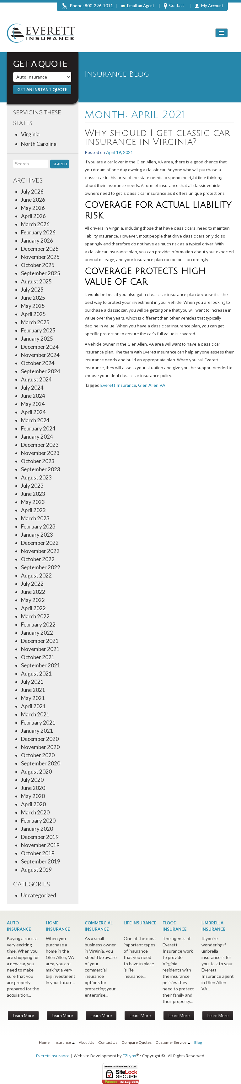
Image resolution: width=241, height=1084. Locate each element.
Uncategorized (38, 895)
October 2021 (38, 657)
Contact (176, 5)
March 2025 (35, 322)
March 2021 (35, 714)
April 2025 (33, 314)
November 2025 (40, 257)
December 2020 (40, 739)
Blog (198, 1042)
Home (44, 1042)
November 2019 (40, 845)
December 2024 (40, 346)
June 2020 (33, 788)
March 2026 (35, 224)
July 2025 (32, 289)
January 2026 (37, 240)
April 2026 (33, 216)
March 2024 (35, 420)
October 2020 (38, 755)
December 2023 (40, 444)
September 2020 (40, 763)
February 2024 (38, 428)
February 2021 (38, 722)
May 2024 (33, 404)
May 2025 (33, 306)
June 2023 (33, 493)
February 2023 (38, 526)
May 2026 (33, 208)
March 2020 (35, 812)
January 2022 (37, 632)
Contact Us (107, 1042)
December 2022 (40, 542)
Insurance (63, 1042)
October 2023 (38, 461)
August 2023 (36, 477)
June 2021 (33, 690)
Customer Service (171, 1042)
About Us (86, 1042)
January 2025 (37, 338)
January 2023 (37, 534)
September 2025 (40, 273)
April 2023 (33, 510)
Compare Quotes (136, 1042)
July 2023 (32, 485)
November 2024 (40, 355)
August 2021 (36, 673)
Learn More (23, 1015)
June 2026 (33, 199)
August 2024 (36, 379)
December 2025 (40, 248)
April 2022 (33, 608)
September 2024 (40, 371)
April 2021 (33, 706)
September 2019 (40, 861)
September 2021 (40, 665)
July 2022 (32, 583)
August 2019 (36, 869)
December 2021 (40, 641)
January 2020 (37, 828)
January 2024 (37, 436)
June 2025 (33, 297)
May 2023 (33, 502)
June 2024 (33, 395)
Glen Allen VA (151, 385)
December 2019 (40, 837)
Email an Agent (140, 5)
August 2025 (36, 281)
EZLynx (129, 1056)
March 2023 (35, 518)
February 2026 (38, 232)
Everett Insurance (118, 385)
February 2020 (38, 820)
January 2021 (37, 730)
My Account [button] (212, 5)
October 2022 (38, 559)
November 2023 (40, 453)
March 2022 (35, 616)
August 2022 (36, 575)
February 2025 (38, 330)
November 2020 (40, 747)
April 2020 (33, 804)
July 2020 (32, 779)
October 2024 (38, 363)
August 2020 (36, 771)
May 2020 (33, 796)
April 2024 (33, 412)
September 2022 (40, 567)
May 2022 (33, 600)
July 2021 (32, 681)
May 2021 (33, 698)
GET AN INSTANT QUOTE (42, 89)
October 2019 (38, 853)
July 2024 (32, 387)
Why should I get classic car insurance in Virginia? (157, 137)
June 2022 (33, 592)
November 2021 (40, 649)
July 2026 (32, 191)
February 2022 (38, 624)
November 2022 (40, 551)
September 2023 (40, 469)
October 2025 (38, 265)
